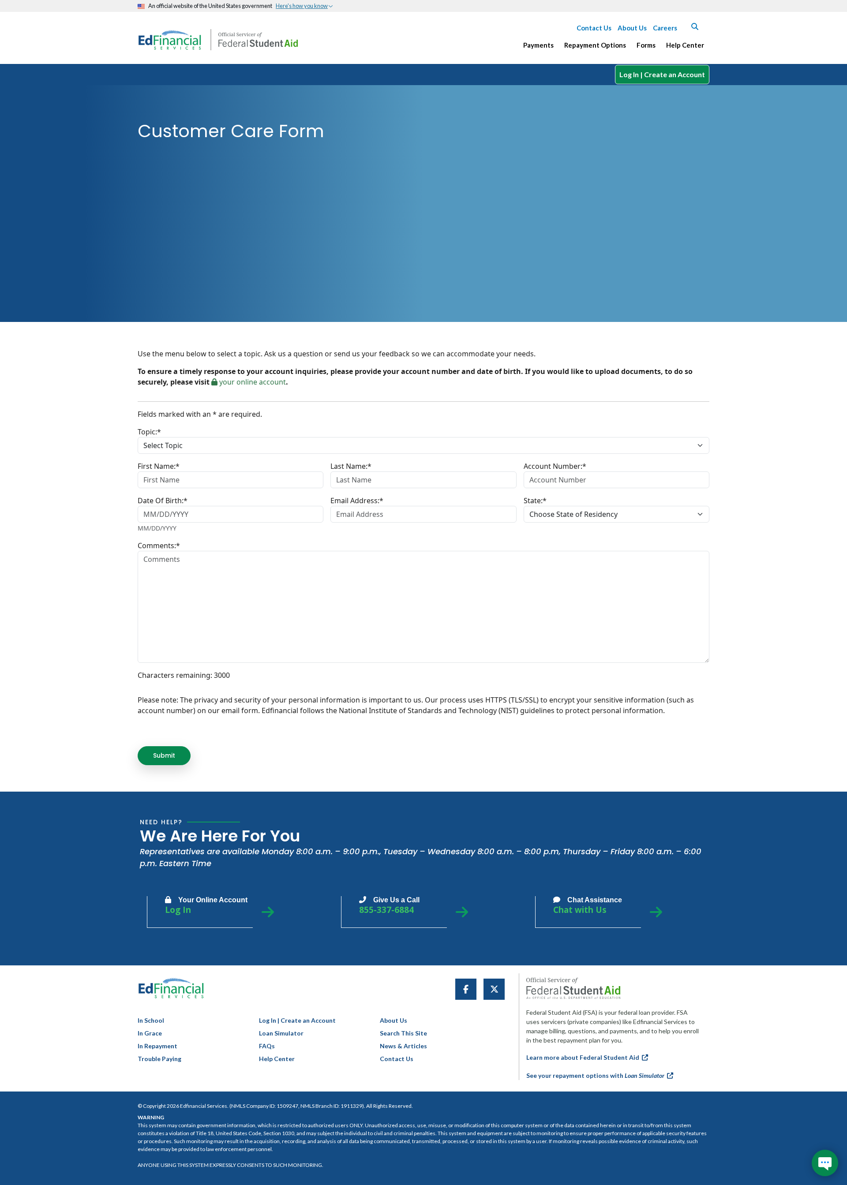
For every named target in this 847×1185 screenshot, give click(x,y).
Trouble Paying (159, 1058)
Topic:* (149, 432)
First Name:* (159, 466)
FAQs (267, 1046)
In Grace (150, 1033)
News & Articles (403, 1046)
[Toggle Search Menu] (695, 26)
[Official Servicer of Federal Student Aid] (258, 40)
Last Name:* (350, 466)
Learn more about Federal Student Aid (584, 1057)
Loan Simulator (281, 1033)
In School (151, 1020)
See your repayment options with (595, 1075)
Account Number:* (555, 466)
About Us (632, 28)
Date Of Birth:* (162, 500)
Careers (665, 28)
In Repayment (157, 1046)
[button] (304, 6)
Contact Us (594, 28)
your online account (251, 382)
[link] (465, 989)
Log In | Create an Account (662, 74)
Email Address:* (356, 500)
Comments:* (159, 545)
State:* (535, 500)
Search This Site (403, 1033)
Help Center (277, 1058)
